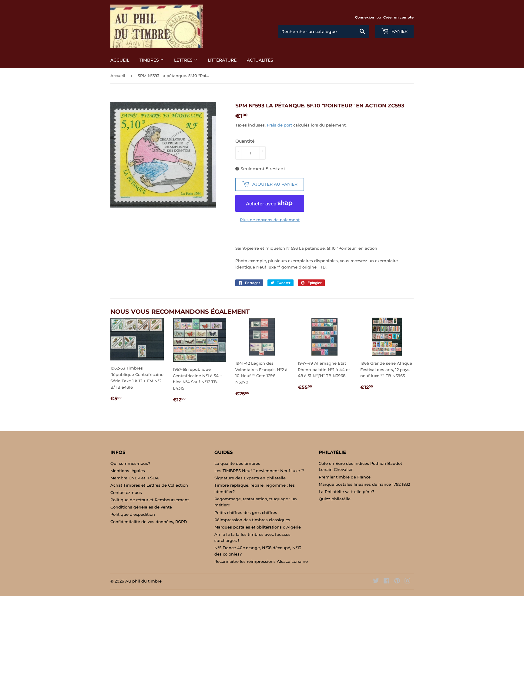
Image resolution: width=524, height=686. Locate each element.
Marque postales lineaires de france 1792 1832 (364, 484)
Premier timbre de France (345, 477)
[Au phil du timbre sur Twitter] (376, 581)
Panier (399, 31)
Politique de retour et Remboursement (149, 499)
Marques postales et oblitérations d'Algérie (257, 527)
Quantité (245, 141)
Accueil (119, 60)
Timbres (149, 60)
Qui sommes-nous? (130, 463)
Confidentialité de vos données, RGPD (148, 521)
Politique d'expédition (132, 514)
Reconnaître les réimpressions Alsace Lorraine (261, 561)
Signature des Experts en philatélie (250, 477)
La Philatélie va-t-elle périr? (346, 491)
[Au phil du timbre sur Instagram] (408, 581)
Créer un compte (398, 17)
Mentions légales (127, 470)
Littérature (222, 60)
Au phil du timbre (143, 581)
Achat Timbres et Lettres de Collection (149, 485)
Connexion (364, 17)
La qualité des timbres (237, 463)
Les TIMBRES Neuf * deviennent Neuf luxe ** (259, 470)
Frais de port (279, 125)
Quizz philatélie (335, 498)
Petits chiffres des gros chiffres (245, 512)
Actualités (260, 60)
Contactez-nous (126, 492)
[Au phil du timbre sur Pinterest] (397, 581)
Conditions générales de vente (141, 507)
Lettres (184, 60)
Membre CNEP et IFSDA (134, 477)
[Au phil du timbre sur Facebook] (386, 581)
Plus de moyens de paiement (270, 219)
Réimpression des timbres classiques (252, 519)
